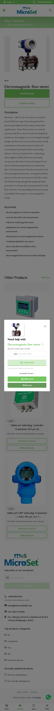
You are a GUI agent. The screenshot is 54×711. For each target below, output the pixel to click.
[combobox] (13, 354)
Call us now (28, 379)
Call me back (29, 362)
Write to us (27, 385)
